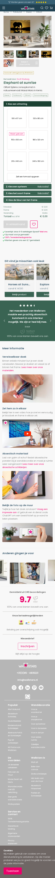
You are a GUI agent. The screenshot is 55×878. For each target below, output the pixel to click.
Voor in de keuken (39, 728)
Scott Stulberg (23, 79)
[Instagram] (14, 689)
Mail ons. (44, 231)
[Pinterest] (34, 689)
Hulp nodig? (43, 186)
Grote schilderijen (39, 774)
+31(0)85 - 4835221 (27, 672)
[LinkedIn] (27, 689)
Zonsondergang (40, 95)
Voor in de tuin (37, 732)
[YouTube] (41, 689)
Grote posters (14, 804)
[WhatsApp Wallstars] (27, 698)
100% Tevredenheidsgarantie (18, 237)
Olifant (39, 12)
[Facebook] (20, 689)
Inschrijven (27, 646)
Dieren (29, 12)
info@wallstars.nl (27, 679)
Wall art (34, 762)
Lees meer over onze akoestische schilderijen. (23, 466)
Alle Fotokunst (14, 709)
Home (6, 12)
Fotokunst (17, 12)
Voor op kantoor (38, 724)
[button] (4, 321)
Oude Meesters (14, 721)
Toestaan (12, 871)
